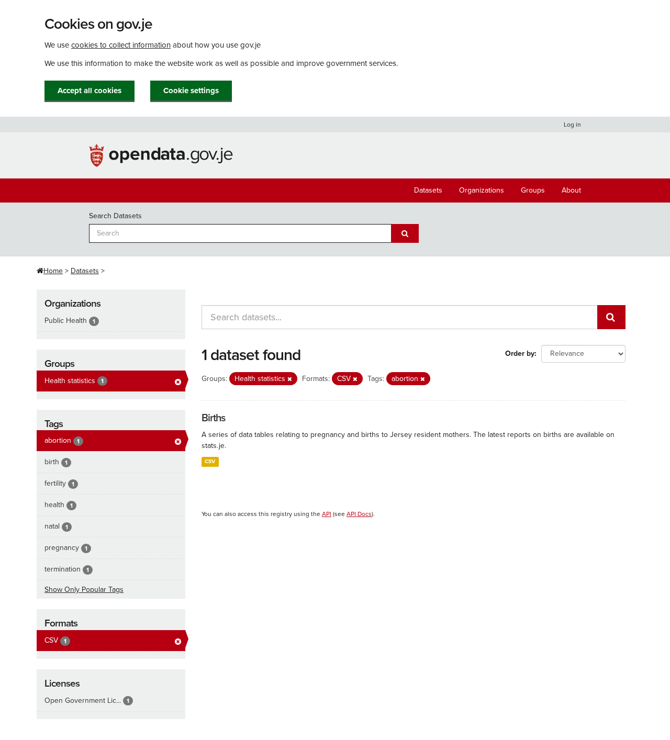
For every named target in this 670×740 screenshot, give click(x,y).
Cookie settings (191, 90)
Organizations (481, 190)
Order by (519, 353)
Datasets (428, 190)
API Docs (359, 514)
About (571, 190)
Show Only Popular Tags (84, 589)
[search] (611, 317)
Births (213, 418)
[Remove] (289, 379)
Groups (533, 190)
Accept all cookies (89, 90)
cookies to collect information (121, 45)
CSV (210, 461)
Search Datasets (115, 215)
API (326, 514)
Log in (572, 124)
